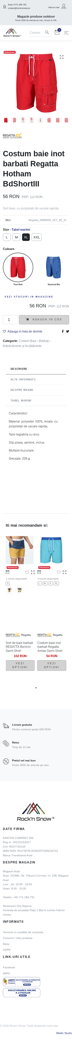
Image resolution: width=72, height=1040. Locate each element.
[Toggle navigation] (66, 32)
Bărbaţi (44, 341)
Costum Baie (28, 341)
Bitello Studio (64, 1033)
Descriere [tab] (19, 368)
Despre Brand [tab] (22, 390)
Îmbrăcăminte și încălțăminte (22, 346)
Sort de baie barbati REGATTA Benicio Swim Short (19, 647)
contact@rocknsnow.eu (19, 8)
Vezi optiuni (20, 665)
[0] (57, 33)
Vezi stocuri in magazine (29, 296)
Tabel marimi (21, 229)
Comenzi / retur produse (17, 938)
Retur (6, 944)
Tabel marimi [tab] (21, 400)
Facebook (9, 967)
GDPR (7, 949)
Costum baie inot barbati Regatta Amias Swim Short (49, 647)
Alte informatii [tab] (23, 379)
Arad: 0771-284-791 (17, 4)
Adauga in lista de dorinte (24, 331)
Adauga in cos (46, 319)
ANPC (6, 973)
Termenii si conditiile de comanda (23, 932)
